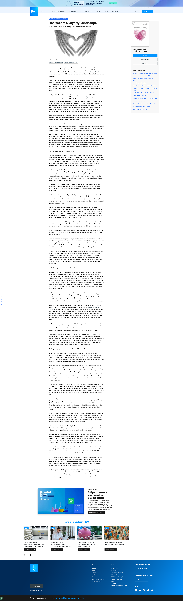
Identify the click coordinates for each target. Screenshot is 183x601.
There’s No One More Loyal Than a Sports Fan (144, 104)
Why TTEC (43, 11)
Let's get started (142, 568)
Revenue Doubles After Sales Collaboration (144, 76)
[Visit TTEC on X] (144, 590)
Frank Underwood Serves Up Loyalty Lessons (144, 86)
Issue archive (145, 63)
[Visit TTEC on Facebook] (148, 590)
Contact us (147, 11)
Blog (106, 11)
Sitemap (113, 581)
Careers (94, 568)
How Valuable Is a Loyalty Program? (142, 106)
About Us (94, 570)
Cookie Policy (114, 570)
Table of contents (145, 59)
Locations (94, 574)
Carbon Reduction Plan (116, 579)
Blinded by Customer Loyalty (140, 101)
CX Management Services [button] (57, 11)
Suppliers (113, 583)
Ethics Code (114, 574)
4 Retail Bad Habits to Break (140, 83)
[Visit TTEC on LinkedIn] (136, 590)
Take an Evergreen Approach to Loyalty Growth (145, 98)
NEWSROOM (145, 8)
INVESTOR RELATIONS (136, 8)
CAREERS (151, 8)
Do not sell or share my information (119, 585)
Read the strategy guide (95, 512)
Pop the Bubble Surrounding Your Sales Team (144, 93)
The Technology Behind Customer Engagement (145, 73)
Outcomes (94, 577)
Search (136, 12)
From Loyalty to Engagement (140, 109)
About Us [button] (98, 11)
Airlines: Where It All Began (140, 95)
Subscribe (145, 55)
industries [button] (88, 11)
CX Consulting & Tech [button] (75, 11)
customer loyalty (82, 97)
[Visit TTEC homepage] (34, 567)
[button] (30, 555)
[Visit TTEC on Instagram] (152, 590)
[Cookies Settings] (1, 598)
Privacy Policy (114, 568)
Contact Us (36, 586)
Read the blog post (29, 549)
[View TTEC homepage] (34, 11)
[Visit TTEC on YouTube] (140, 590)
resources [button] (115, 11)
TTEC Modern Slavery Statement (119, 577)
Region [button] (140, 12)
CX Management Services (98, 579)
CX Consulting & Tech (97, 581)
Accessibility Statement (117, 572)
